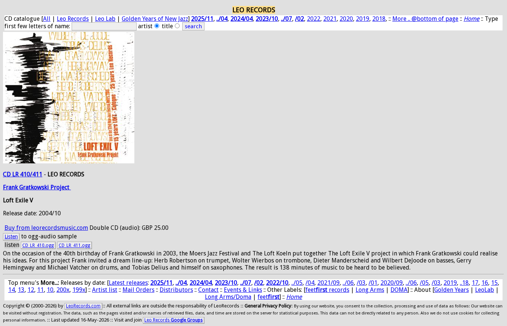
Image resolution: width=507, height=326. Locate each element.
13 (21, 289)
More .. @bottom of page (425, 18)
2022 (313, 18)
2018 (379, 18)
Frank (11, 187)
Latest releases (128, 282)
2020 (346, 18)
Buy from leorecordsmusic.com (46, 227)
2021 (330, 18)
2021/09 (328, 282)
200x (62, 289)
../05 (296, 282)
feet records (327, 289)
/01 (373, 282)
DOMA (399, 289)
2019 (362, 18)
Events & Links (243, 289)
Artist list (104, 289)
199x (78, 289)
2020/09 (391, 282)
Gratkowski (34, 187)
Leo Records (73, 18)
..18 (464, 282)
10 (50, 289)
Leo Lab (105, 18)
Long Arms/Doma (228, 296)
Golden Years (451, 289)
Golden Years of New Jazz (155, 18)
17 (475, 282)
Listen (11, 236)
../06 (348, 282)
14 (11, 289)
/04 (309, 282)
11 (40, 289)
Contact (208, 289)
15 (494, 282)
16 (484, 282)
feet (268, 296)
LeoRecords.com (83, 306)
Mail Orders (138, 289)
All (46, 18)
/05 (424, 282)
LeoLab (484, 289)
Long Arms (370, 289)
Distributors (176, 289)
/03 (361, 282)
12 (30, 289)
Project (60, 187)
